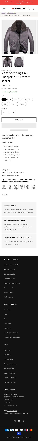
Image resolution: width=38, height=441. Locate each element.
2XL (29, 99)
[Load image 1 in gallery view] (7, 61)
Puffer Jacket (8, 297)
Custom (21, 104)
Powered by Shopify (26, 437)
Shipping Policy (9, 368)
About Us (7, 350)
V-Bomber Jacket (9, 279)
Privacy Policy (8, 359)
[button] (19, 125)
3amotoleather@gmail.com (18, 413)
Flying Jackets (19, 172)
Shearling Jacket (9, 269)
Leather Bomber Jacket (11, 265)
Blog (5, 314)
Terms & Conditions (10, 364)
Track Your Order (9, 373)
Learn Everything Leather (12, 337)
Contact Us (7, 328)
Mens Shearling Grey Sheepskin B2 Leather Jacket (16, 15)
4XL (12, 104)
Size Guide (7, 324)
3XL (5, 104)
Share (6, 195)
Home (3, 13)
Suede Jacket (8, 288)
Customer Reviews (10, 382)
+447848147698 (12, 411)
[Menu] (4, 8)
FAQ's (6, 319)
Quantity (4, 108)
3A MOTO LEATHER (16, 437)
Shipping (4, 88)
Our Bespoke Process (11, 333)
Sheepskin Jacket (10, 274)
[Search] (28, 8)
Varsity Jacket (8, 292)
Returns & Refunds (10, 378)
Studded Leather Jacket (12, 283)
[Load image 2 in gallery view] (19, 61)
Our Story (7, 310)
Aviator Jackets (11, 13)
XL (22, 99)
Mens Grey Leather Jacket (10, 175)
